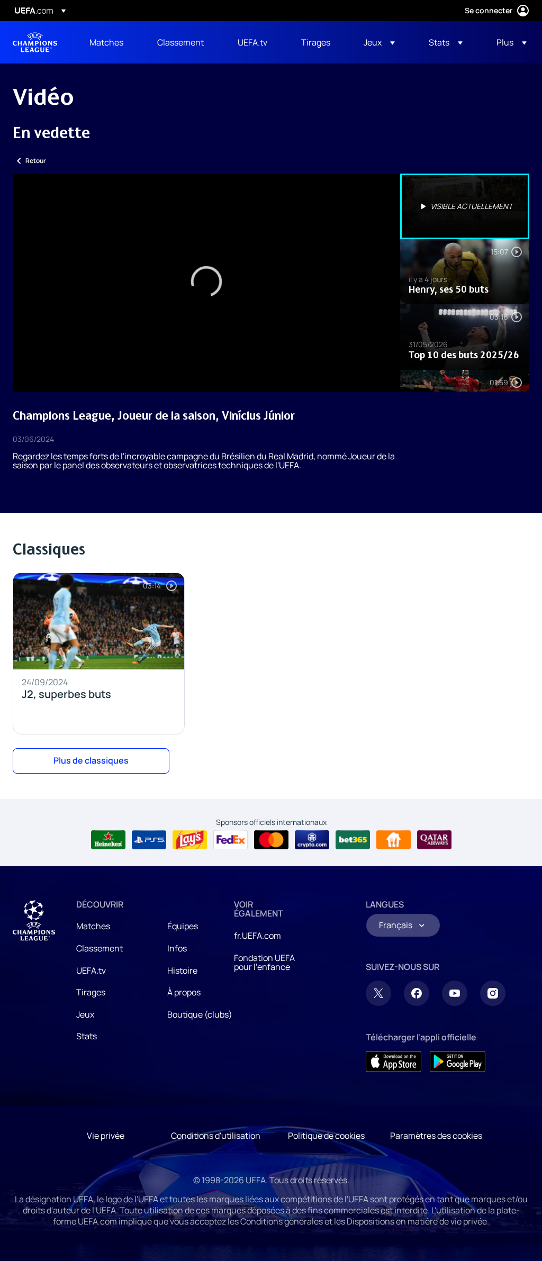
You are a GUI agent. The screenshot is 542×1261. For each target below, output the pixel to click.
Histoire (182, 970)
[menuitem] (110, 42)
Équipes (182, 926)
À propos (184, 992)
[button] (379, 42)
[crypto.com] (312, 839)
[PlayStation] (149, 839)
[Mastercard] (271, 839)
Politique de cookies (326, 1135)
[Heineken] (108, 839)
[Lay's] (190, 839)
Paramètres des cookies (436, 1135)
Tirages (90, 992)
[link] (106, 42)
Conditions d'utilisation (215, 1135)
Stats (86, 1036)
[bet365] (353, 839)
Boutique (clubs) (199, 1014)
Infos (177, 948)
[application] (206, 283)
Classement (99, 948)
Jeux (85, 1014)
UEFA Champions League (35, 42)
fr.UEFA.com (257, 935)
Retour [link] (35, 160)
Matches (93, 926)
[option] (464, 206)
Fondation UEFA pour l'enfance (264, 962)
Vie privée (105, 1135)
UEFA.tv (91, 970)
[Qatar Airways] (434, 839)
